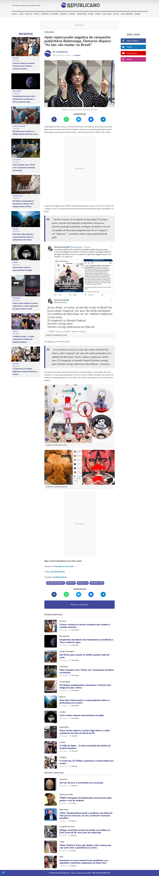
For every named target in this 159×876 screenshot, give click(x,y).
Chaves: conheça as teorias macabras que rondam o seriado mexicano (24, 66)
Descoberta (17, 91)
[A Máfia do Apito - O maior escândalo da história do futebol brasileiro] (25, 321)
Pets (61, 857)
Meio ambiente (127, 14)
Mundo (137, 14)
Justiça (116, 14)
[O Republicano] (47, 53)
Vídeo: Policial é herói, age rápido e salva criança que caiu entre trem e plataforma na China (85, 846)
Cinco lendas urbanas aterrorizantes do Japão (22, 268)
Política (28, 14)
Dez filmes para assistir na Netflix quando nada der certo (25, 132)
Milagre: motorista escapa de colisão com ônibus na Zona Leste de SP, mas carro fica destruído (84, 831)
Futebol (16, 364)
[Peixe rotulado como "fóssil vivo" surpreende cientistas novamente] (25, 148)
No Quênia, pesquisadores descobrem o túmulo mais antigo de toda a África (23, 204)
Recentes (26, 34)
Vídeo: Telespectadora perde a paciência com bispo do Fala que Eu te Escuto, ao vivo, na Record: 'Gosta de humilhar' (85, 815)
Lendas (15, 262)
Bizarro (15, 229)
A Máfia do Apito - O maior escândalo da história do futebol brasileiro (23, 339)
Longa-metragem (19, 126)
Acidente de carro (67, 826)
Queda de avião (66, 794)
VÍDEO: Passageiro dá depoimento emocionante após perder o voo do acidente (85, 799)
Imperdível (17, 298)
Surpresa (63, 779)
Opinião (63, 14)
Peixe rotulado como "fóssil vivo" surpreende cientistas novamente (24, 168)
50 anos (15, 58)
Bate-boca (63, 809)
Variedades (82, 14)
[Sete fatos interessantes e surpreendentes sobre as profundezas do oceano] (25, 219)
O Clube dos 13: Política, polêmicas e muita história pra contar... (25, 371)
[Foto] (50, 626)
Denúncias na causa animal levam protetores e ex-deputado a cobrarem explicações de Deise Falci (84, 861)
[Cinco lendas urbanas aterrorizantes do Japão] (25, 252)
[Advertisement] (79, 168)
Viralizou (49, 32)
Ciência (98, 14)
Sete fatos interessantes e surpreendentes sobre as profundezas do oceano (23, 237)
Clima (21, 14)
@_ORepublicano (58, 572)
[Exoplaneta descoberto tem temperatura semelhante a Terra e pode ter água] (25, 81)
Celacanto (17, 160)
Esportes (45, 14)
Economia (54, 14)
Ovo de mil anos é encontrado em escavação (81, 782)
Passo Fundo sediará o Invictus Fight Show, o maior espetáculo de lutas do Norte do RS (25, 306)
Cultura (71, 14)
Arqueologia (18, 196)
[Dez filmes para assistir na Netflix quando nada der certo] (25, 115)
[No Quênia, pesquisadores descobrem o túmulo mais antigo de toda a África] (25, 184)
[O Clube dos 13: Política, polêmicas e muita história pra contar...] (25, 354)
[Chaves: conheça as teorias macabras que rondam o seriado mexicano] (25, 46)
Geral (14, 14)
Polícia (37, 14)
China (61, 842)
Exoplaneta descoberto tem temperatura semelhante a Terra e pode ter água (24, 99)
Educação (107, 14)
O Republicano (62, 52)
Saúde (90, 14)
